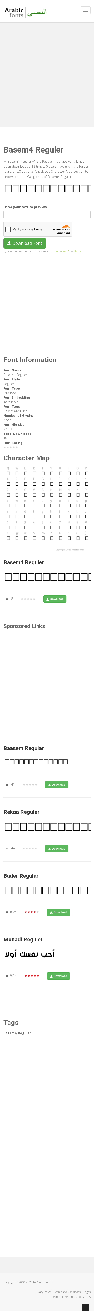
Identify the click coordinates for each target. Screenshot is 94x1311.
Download (56, 599)
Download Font (26, 243)
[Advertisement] (47, 74)
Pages (87, 1292)
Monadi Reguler (23, 939)
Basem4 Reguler (23, 562)
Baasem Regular (23, 748)
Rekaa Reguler (21, 812)
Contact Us (84, 1297)
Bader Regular (21, 876)
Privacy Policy (43, 1292)
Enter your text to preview (25, 207)
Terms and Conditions (67, 251)
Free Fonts (69, 1297)
